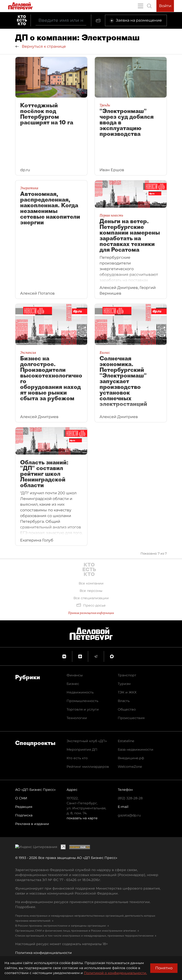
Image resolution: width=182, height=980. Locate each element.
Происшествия (131, 718)
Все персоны (91, 591)
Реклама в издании (32, 824)
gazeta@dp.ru (129, 815)
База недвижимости (135, 749)
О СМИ (21, 798)
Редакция (23, 807)
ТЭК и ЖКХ (127, 692)
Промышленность (82, 701)
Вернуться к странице (43, 46)
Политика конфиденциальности (43, 953)
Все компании (91, 583)
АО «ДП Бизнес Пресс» (35, 789)
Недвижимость (80, 692)
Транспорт (127, 675)
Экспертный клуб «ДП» (87, 741)
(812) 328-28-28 (130, 798)
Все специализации (91, 598)
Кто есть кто (77, 758)
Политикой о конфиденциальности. (115, 973)
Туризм (124, 684)
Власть (124, 701)
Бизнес (73, 684)
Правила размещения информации (91, 613)
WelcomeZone (130, 766)
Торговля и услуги (83, 709)
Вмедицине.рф (131, 758)
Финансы (75, 675)
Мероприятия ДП (82, 749)
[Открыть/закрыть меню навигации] (140, 5)
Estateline (126, 741)
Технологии (77, 718)
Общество (127, 709)
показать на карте (82, 818)
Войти (165, 6)
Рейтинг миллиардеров (88, 766)
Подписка (23, 815)
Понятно (164, 968)
